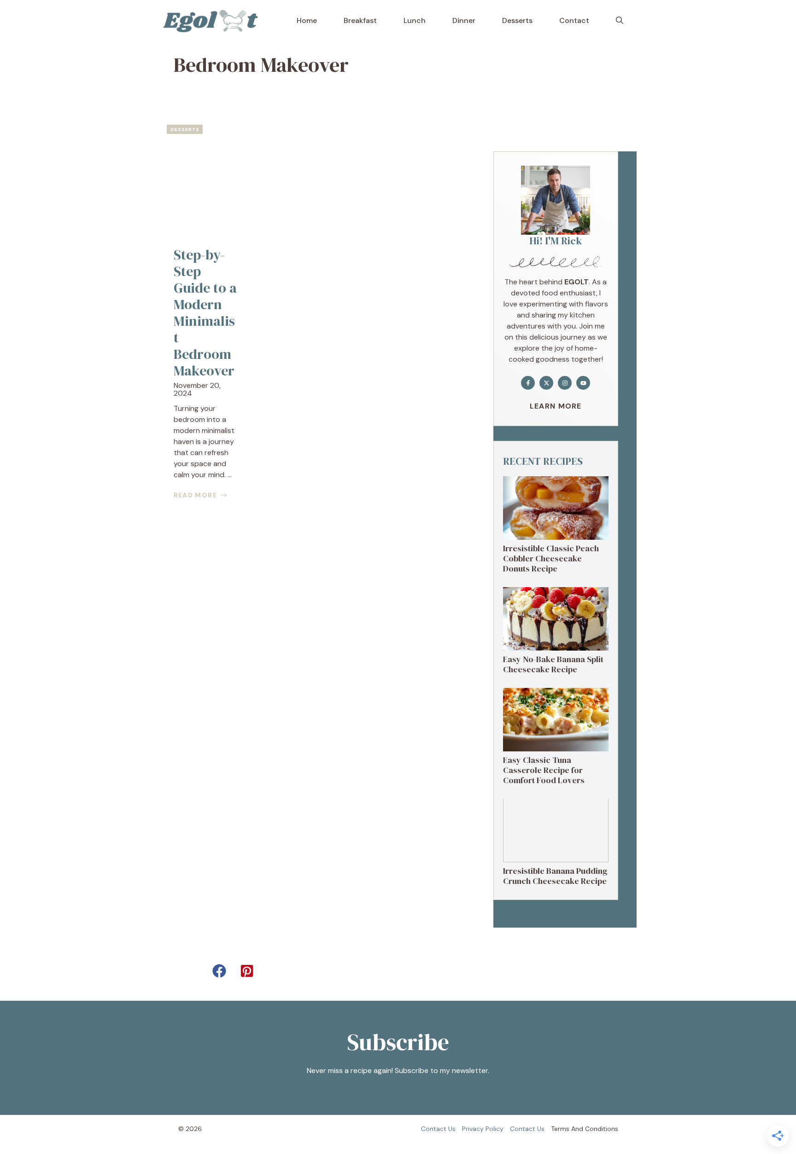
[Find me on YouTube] (583, 383)
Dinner (463, 20)
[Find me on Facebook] (528, 383)
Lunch (415, 20)
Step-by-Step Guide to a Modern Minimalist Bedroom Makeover (205, 312)
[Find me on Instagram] (565, 383)
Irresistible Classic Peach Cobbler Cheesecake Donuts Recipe (551, 558)
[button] (620, 20)
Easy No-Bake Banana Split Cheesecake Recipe (553, 664)
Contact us (438, 1129)
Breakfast (360, 20)
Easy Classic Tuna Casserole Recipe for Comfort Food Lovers (544, 769)
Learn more (556, 406)
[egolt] (213, 20)
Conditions (601, 1129)
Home (307, 20)
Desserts (517, 20)
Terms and (567, 1129)
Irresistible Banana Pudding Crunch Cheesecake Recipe (555, 876)
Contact (574, 20)
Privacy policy (482, 1129)
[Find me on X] (546, 383)
